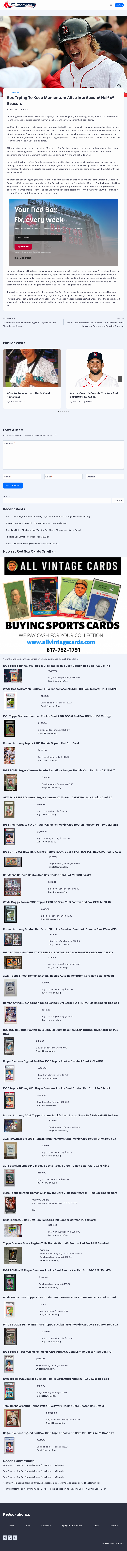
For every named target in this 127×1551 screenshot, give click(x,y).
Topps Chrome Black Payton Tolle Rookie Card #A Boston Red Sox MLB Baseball (56, 1243)
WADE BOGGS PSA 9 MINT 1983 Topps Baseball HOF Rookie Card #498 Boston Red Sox (60, 1324)
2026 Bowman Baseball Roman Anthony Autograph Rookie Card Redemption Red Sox (59, 1138)
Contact (114, 1525)
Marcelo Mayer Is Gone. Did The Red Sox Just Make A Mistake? (36, 523)
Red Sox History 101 (90, 1483)
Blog (28, 1525)
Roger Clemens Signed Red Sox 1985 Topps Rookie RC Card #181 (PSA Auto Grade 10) (58, 1433)
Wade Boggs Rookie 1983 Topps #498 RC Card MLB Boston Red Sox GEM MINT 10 (57, 902)
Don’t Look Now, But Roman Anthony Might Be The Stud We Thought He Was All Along (48, 516)
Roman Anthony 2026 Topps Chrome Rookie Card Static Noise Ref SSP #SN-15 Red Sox (60, 1115)
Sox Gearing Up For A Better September (86, 1489)
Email (48, 476)
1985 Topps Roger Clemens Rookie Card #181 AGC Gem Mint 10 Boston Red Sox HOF (58, 1351)
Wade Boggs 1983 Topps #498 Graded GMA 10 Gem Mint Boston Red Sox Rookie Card (59, 1297)
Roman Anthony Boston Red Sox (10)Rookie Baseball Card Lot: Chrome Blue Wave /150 (60, 929)
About (96, 1525)
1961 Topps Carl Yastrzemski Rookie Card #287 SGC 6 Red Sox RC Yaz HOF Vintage (57, 716)
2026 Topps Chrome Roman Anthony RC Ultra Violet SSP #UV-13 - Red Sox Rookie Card (60, 1193)
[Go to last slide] (7, 379)
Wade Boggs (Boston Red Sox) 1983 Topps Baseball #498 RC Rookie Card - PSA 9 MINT (60, 689)
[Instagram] (15, 1537)
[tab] (58, 411)
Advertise (46, 1525)
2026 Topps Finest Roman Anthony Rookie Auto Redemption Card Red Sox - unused (58, 975)
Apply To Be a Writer (72, 1525)
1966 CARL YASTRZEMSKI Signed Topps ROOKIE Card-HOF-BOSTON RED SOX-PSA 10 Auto (62, 851)
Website (91, 476)
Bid (33, 1210)
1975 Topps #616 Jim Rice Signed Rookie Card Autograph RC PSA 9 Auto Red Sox (56, 1378)
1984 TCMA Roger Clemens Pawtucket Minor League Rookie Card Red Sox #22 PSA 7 (59, 770)
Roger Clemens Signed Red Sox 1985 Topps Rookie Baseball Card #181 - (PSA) (53, 1061)
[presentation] (32, 368)
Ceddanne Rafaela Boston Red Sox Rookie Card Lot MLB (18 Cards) (47, 875)
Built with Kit (23, 258)
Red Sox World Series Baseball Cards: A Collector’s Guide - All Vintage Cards (40, 1483)
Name (7, 476)
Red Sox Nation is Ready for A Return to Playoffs (40, 1465)
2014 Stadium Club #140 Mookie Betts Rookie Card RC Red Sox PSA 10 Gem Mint (56, 1165)
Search (6, 496)
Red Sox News (13, 93)
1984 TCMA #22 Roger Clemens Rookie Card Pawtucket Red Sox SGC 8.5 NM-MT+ (57, 1270)
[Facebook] (5, 1537)
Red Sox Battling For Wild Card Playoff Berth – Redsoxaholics (33, 1489)
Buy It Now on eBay (58, 681)
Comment (9, 443)
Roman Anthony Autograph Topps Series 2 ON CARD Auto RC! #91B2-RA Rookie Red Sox (61, 1003)
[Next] (120, 379)
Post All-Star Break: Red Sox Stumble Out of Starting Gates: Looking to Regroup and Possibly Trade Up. (95, 322)
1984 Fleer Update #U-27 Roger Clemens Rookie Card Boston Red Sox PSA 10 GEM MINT (61, 824)
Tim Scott (13, 109)
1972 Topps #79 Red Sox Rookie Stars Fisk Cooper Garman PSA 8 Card (49, 1220)
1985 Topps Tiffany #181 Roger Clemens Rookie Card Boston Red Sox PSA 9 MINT (56, 665)
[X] (10, 1537)
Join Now (119, 5)
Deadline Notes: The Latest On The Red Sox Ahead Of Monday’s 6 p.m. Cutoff (43, 530)
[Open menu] (111, 5)
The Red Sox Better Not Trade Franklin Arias (27, 537)
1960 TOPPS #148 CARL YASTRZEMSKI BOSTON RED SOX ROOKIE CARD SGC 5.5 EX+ (58, 952)
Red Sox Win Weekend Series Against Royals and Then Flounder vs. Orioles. (29, 322)
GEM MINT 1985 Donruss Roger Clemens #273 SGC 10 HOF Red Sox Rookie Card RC (57, 797)
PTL (10, 402)
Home (11, 1525)
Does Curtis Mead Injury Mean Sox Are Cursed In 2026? (33, 543)
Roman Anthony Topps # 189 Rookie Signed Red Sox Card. (41, 743)
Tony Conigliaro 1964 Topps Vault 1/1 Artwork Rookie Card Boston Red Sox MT (54, 1406)
